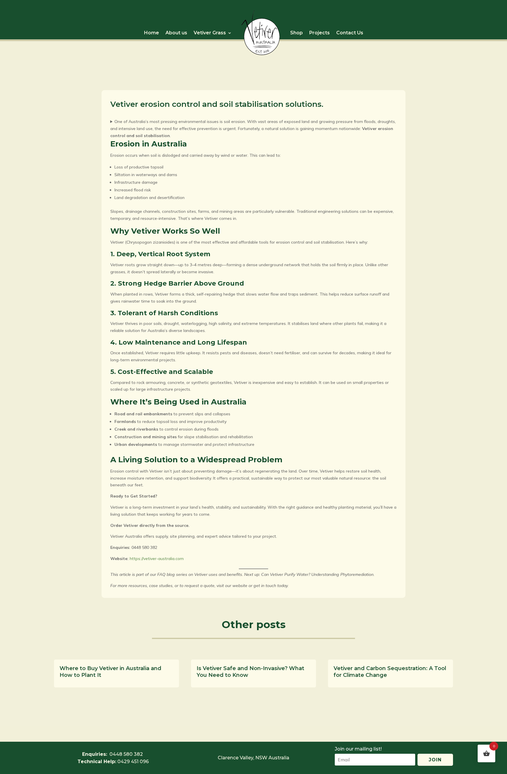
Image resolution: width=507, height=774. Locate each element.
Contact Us (349, 33)
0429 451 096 (133, 761)
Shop (296, 33)
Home (151, 33)
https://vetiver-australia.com (156, 558)
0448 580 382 (126, 738)
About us (176, 33)
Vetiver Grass (210, 33)
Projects (319, 33)
